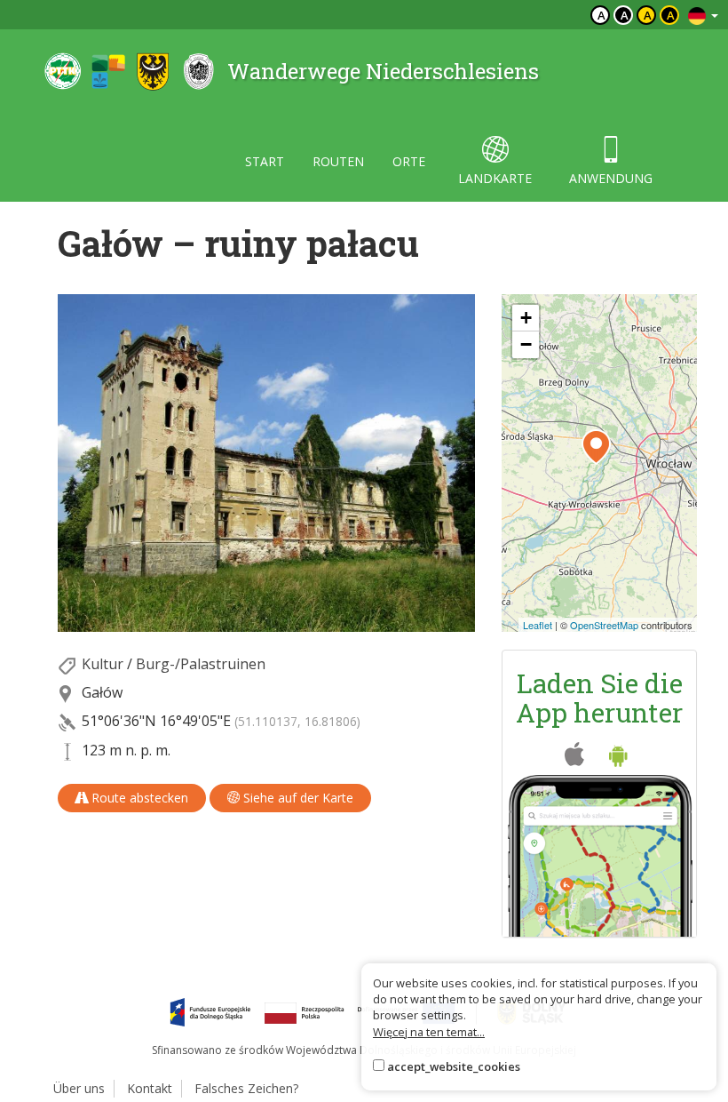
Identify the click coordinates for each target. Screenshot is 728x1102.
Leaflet (537, 625)
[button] (596, 447)
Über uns (79, 1088)
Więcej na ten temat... (429, 1032)
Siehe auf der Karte (296, 797)
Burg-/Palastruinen (200, 664)
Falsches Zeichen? (246, 1088)
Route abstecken (138, 797)
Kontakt (149, 1088)
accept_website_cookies (453, 1066)
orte (408, 161)
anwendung (611, 178)
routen (338, 161)
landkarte (495, 178)
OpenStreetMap (604, 625)
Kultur (102, 664)
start (264, 161)
